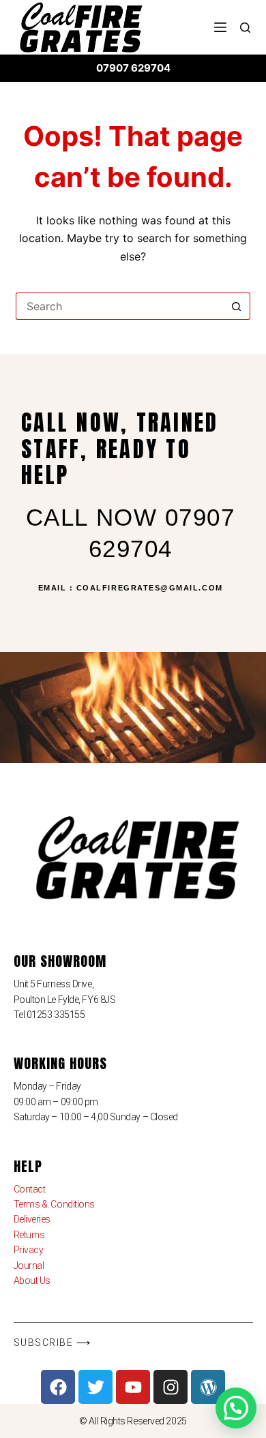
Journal (29, 1265)
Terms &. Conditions (54, 1204)
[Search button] (236, 306)
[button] (236, 1408)
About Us (32, 1280)
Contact (30, 1189)
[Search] (245, 28)
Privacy (29, 1249)
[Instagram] (170, 1387)
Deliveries (32, 1219)
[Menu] (220, 27)
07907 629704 (133, 67)
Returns (29, 1234)
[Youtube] (133, 1387)
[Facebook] (58, 1387)
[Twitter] (95, 1387)
